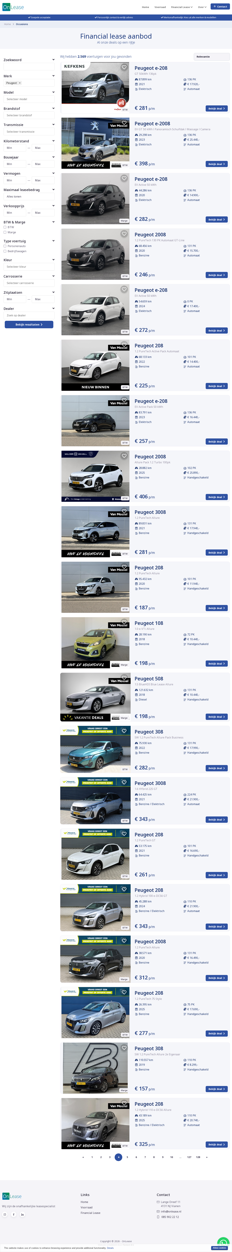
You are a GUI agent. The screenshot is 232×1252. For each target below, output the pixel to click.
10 (171, 1157)
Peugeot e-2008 (152, 123)
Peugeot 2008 (150, 234)
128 (198, 1157)
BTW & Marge (14, 222)
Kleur (8, 260)
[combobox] (30, 99)
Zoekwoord (13, 60)
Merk (8, 76)
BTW (11, 227)
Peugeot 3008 (150, 512)
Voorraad (160, 7)
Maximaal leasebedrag (22, 189)
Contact (222, 6)
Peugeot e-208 (151, 68)
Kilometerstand (16, 141)
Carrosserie (13, 276)
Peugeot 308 (149, 731)
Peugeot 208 (149, 345)
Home (145, 7)
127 (189, 1157)
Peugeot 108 (149, 623)
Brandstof (12, 108)
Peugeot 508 (149, 678)
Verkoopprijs (14, 206)
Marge (12, 232)
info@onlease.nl (171, 1211)
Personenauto (17, 246)
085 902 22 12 (170, 1217)
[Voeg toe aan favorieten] (124, 67)
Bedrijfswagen (17, 251)
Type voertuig (15, 241)
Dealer (9, 308)
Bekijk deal (215, 108)
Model (9, 92)
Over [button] (201, 7)
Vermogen (12, 173)
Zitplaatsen (13, 292)
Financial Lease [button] (181, 7)
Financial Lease (90, 1213)
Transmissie (13, 124)
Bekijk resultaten (27, 324)
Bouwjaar (11, 157)
